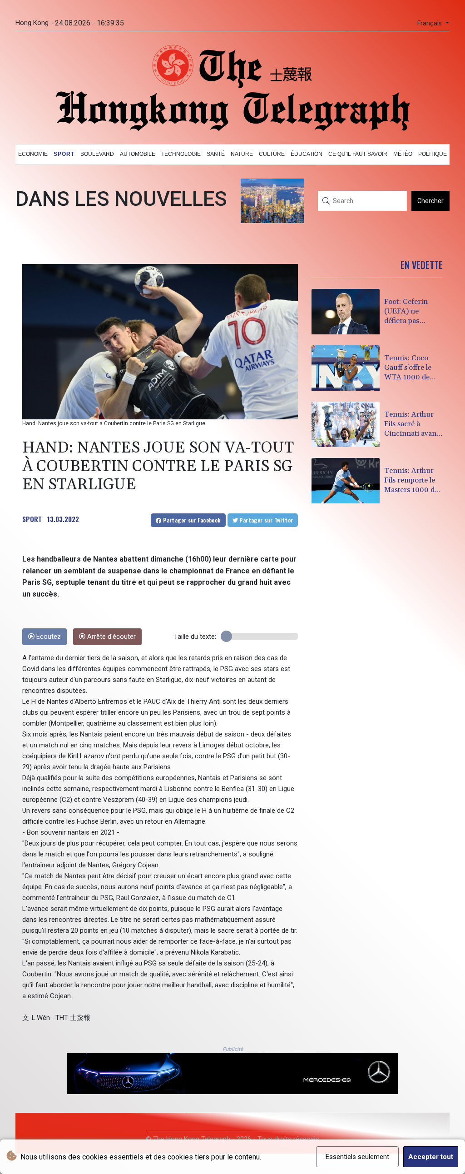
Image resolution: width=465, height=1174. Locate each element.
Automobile (137, 154)
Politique (432, 154)
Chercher (430, 200)
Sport (64, 154)
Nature (242, 154)
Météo (402, 154)
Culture (272, 154)
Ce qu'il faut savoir (357, 154)
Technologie (181, 154)
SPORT (32, 519)
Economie (33, 154)
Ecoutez (48, 637)
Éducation (306, 154)
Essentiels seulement (357, 1157)
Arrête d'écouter (110, 637)
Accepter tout (430, 1157)
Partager (191, 520)
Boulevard (97, 154)
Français (430, 23)
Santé (216, 154)
